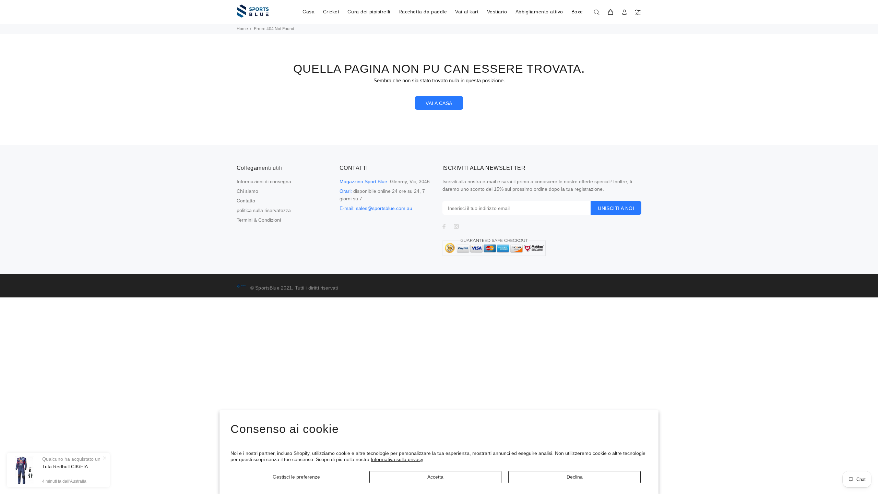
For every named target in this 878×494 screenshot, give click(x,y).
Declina (575, 477)
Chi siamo (247, 191)
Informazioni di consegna (264, 181)
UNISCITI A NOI (616, 208)
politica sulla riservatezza (264, 210)
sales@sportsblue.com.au (384, 208)
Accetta (435, 477)
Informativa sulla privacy (397, 459)
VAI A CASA (439, 103)
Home (242, 28)
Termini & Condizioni (259, 220)
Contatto (246, 200)
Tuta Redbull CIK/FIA (65, 466)
